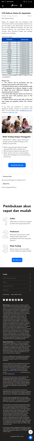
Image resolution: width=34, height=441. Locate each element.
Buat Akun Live (17, 260)
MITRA (3, 1)
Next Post (6, 184)
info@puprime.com (26, 110)
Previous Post (7, 176)
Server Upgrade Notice (9, 187)
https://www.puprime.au (13, 372)
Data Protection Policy (16, 294)
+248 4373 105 (12, 112)
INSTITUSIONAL (10, 1)
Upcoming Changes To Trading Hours (13, 180)
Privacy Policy (6, 294)
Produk (5, 274)
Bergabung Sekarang (17, 165)
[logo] (18, 5)
